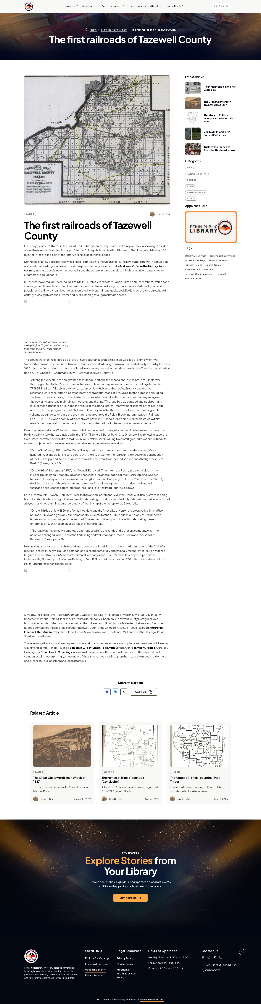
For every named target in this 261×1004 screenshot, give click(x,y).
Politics (191, 180)
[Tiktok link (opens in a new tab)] (220, 957)
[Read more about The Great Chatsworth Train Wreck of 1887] (62, 746)
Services (69, 6)
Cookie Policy (125, 964)
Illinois (30, 214)
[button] (107, 692)
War (189, 168)
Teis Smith (108, 647)
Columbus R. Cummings (56, 652)
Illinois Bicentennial (219, 260)
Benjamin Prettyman (195, 255)
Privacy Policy (125, 958)
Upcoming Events (95, 969)
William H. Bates (193, 278)
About (154, 6)
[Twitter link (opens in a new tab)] (214, 957)
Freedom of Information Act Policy (126, 973)
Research (88, 6)
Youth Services (111, 6)
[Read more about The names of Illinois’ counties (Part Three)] (199, 746)
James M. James (144, 647)
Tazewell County (196, 174)
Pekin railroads (192, 269)
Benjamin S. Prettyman (84, 647)
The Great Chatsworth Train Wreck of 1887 (217, 103)
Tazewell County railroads (198, 273)
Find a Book (173, 6)
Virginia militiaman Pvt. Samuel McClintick (217, 133)
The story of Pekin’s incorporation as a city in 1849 (219, 118)
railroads (208, 269)
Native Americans (196, 192)
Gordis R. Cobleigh (195, 260)
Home (93, 29)
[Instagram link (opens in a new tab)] (208, 957)
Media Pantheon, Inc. (152, 999)
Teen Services (137, 6)
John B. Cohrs (213, 264)
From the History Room (114, 29)
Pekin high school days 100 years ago (220, 88)
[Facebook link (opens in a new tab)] (202, 957)
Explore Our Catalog (97, 958)
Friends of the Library (97, 964)
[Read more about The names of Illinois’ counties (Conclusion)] (131, 746)
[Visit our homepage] (31, 956)
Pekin (190, 186)
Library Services (94, 975)
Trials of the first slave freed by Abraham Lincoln (219, 148)
